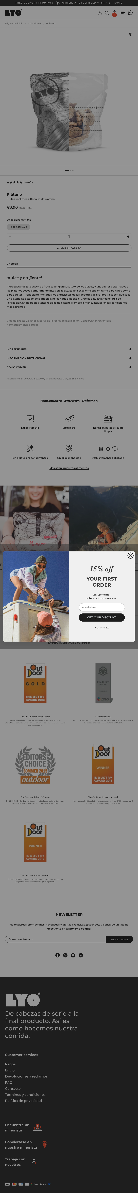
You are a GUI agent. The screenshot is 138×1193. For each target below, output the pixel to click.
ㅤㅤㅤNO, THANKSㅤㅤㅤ (102, 627)
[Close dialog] (130, 555)
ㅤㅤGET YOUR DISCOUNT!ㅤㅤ (101, 617)
